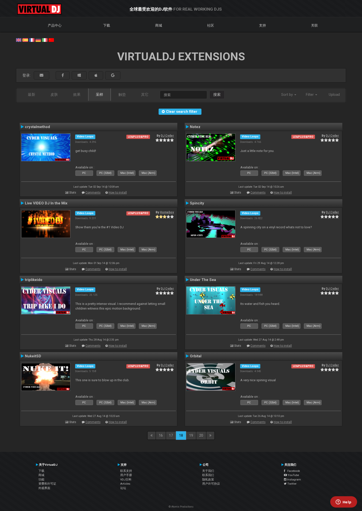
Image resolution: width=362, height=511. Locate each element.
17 (171, 435)
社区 (210, 25)
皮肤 (54, 94)
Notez (195, 127)
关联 (314, 25)
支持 (262, 25)
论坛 (123, 488)
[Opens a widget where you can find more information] (343, 502)
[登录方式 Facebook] (63, 75)
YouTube (293, 475)
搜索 (217, 94)
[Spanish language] (25, 39)
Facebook (292, 471)
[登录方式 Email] (41, 75)
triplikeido (33, 280)
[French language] (31, 39)
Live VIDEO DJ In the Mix (46, 203)
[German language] (38, 39)
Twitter (291, 483)
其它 (144, 94)
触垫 (122, 94)
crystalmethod (37, 127)
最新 (31, 94)
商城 (158, 25)
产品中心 (55, 25)
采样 (99, 94)
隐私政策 (208, 479)
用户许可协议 (211, 483)
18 (181, 435)
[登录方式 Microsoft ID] (79, 75)
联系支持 (126, 471)
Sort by (287, 94)
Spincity (197, 203)
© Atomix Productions (181, 506)
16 (161, 435)
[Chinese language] (51, 39)
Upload (334, 94)
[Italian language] (44, 39)
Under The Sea (203, 280)
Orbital (195, 356)
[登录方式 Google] (112, 75)
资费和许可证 (47, 483)
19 (191, 435)
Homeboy (167, 212)
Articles (125, 483)
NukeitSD (33, 356)
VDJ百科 (126, 479)
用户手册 (126, 475)
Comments (92, 192)
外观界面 (44, 488)
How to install (118, 192)
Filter (310, 94)
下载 (106, 25)
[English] (18, 39)
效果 (77, 94)
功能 (41, 479)
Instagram (293, 479)
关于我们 (208, 471)
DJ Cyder (167, 135)
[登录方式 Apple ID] (96, 75)
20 (201, 435)
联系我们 (208, 475)
